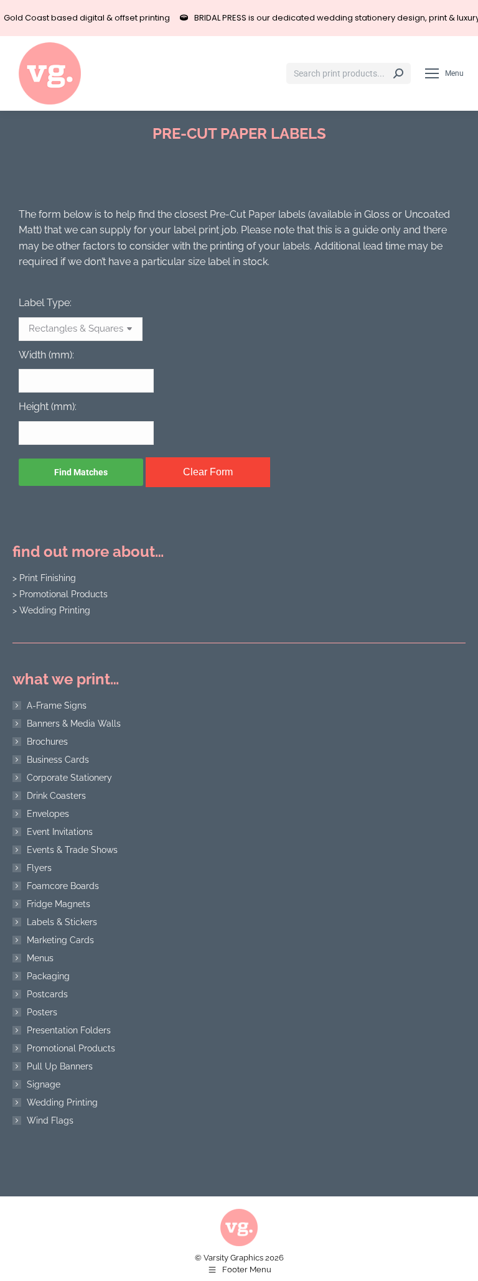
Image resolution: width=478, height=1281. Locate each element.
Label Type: (45, 303)
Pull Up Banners (60, 1066)
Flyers (39, 868)
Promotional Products (71, 1048)
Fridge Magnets (58, 904)
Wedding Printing (62, 1102)
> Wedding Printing (51, 610)
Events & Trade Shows (72, 850)
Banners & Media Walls (74, 724)
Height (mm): (48, 406)
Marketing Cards (60, 940)
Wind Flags (50, 1120)
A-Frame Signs (57, 705)
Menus (40, 958)
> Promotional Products (60, 594)
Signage (43, 1084)
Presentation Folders (69, 1030)
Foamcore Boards (63, 886)
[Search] (398, 73)
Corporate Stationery (69, 778)
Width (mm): (46, 355)
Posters (42, 1012)
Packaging (48, 976)
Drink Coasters (56, 796)
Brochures (47, 742)
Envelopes (48, 814)
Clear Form (208, 472)
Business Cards (58, 760)
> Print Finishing (44, 578)
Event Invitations (60, 832)
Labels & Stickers (62, 922)
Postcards (47, 994)
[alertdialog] (239, 18)
